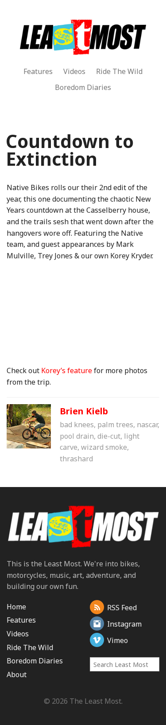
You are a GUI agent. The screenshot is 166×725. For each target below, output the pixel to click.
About (17, 674)
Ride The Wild (119, 71)
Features (38, 71)
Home (16, 607)
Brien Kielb (84, 411)
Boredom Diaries (83, 87)
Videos (74, 71)
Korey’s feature (66, 370)
